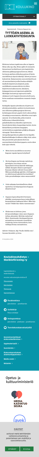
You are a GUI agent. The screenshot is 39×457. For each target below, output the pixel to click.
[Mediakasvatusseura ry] (20, 399)
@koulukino (11, 303)
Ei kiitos (26, 449)
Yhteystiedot (8, 281)
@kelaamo (21, 322)
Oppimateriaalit (12, 29)
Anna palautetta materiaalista (19, 23)
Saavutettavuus (9, 293)
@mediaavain (22, 303)
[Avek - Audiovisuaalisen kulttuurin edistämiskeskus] (19, 420)
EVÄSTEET (18, 429)
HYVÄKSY (12, 449)
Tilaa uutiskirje (12, 313)
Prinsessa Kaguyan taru (24, 29)
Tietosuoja (7, 289)
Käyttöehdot (8, 285)
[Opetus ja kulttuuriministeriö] (19, 380)
